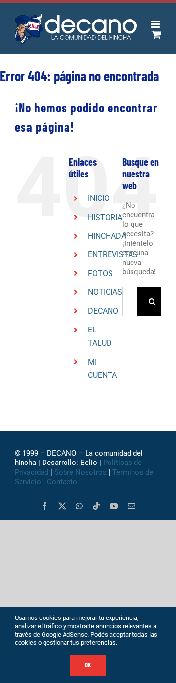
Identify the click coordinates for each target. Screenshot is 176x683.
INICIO (99, 198)
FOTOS (100, 273)
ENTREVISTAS (113, 254)
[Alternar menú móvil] (156, 24)
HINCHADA (107, 236)
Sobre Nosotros (80, 472)
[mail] (131, 506)
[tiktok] (96, 506)
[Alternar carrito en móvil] (156, 34)
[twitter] (62, 506)
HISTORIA (105, 217)
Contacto (63, 481)
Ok (88, 665)
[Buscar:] (129, 301)
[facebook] (44, 506)
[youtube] (114, 506)
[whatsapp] (79, 506)
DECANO (103, 311)
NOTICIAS (105, 292)
